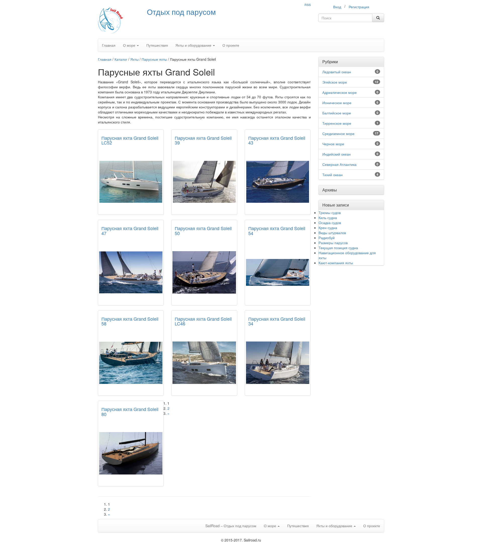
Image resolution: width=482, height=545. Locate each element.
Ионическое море (336, 102)
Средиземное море (338, 133)
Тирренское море (336, 123)
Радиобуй (327, 237)
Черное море (333, 143)
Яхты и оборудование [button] (193, 45)
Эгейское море (334, 82)
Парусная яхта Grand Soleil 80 (129, 411)
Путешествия (157, 45)
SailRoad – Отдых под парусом (230, 525)
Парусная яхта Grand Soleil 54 (276, 230)
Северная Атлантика (339, 164)
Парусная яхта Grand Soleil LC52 (129, 140)
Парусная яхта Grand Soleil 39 (203, 140)
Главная (108, 45)
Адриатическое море (339, 92)
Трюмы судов (330, 212)
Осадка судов (330, 222)
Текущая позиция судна (338, 247)
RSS (308, 5)
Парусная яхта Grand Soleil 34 (276, 321)
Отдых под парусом (181, 11)
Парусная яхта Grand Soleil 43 (276, 140)
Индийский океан (336, 154)
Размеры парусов (333, 242)
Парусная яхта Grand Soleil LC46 (203, 321)
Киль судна (328, 217)
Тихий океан (332, 174)
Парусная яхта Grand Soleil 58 (129, 321)
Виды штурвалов (332, 232)
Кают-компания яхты (336, 262)
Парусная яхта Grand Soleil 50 (203, 230)
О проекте (230, 45)
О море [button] (129, 45)
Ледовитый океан (336, 71)
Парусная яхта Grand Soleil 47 (129, 230)
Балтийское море (336, 112)
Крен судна (328, 227)
